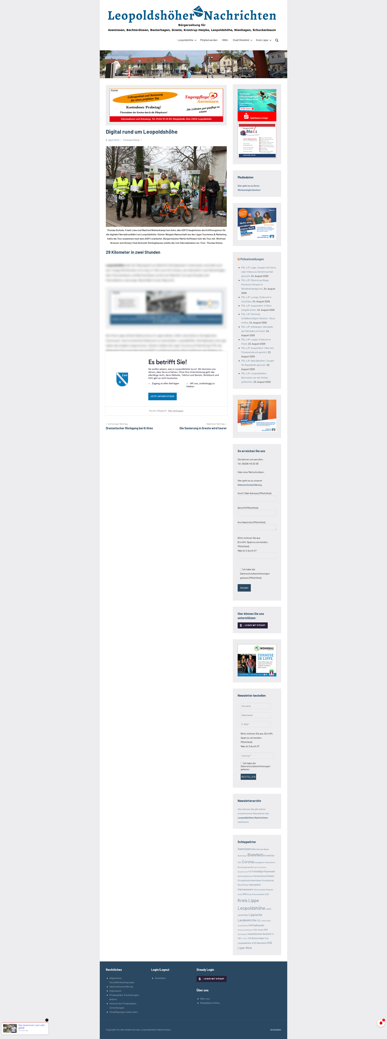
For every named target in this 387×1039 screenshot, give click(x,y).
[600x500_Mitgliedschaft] (257, 239)
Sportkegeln (242, 934)
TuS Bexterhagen (256, 938)
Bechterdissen (263, 849)
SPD (266, 929)
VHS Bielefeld (259, 942)
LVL (259, 920)
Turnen (244, 938)
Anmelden (160, 978)
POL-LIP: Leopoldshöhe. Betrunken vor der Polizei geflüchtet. (254, 377)
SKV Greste (258, 929)
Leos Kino (243, 914)
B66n (225, 39)
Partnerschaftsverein (245, 930)
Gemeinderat (260, 876)
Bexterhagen (242, 856)
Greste (270, 875)
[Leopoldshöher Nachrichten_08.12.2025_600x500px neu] (257, 675)
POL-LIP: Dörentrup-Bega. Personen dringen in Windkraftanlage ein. (255, 284)
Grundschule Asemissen (249, 880)
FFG (250, 871)
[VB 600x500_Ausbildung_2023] (257, 430)
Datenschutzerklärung (121, 986)
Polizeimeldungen (252, 259)
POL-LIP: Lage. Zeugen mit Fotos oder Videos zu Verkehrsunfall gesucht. (258, 271)
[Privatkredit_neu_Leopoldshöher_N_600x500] (257, 120)
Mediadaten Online (210, 1002)
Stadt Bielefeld (241, 39)
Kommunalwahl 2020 (260, 894)
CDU (240, 862)
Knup (249, 894)
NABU (264, 921)
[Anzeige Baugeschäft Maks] (257, 157)
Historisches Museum (263, 889)
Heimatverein (245, 889)
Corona (248, 861)
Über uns (205, 998)
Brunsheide (268, 855)
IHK (244, 894)
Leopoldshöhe (185, 39)
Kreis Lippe (262, 39)
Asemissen (244, 849)
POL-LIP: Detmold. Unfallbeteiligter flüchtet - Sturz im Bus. (258, 318)
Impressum (115, 990)
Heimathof (255, 884)
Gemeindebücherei (245, 876)
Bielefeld (255, 854)
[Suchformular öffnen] (277, 40)
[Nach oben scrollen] (381, 1033)
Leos (268, 908)
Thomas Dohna (131, 139)
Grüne (246, 885)
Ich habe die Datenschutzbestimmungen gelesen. (255, 766)
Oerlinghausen (256, 925)
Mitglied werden (208, 39)
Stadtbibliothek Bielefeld (259, 934)
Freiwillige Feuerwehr (263, 871)
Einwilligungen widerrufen (123, 1011)
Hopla (240, 894)
